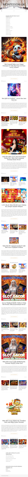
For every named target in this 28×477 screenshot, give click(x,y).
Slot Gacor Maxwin (10, 26)
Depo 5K (9, 19)
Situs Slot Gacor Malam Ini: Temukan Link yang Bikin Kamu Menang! (13, 270)
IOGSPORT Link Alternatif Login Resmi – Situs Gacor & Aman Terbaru (22, 446)
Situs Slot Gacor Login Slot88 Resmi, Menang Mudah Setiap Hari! (14, 362)
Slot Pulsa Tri (9, 33)
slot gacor (9, 461)
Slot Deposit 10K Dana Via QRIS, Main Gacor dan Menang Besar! (22, 123)
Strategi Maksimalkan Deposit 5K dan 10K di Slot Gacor (5, 329)
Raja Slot (9, 25)
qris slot (7, 469)
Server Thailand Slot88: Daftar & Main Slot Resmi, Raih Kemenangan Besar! (14, 303)
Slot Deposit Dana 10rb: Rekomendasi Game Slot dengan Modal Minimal (13, 387)
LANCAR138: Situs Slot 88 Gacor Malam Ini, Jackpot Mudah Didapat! (14, 205)
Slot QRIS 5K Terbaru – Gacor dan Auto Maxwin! (14, 99)
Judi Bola (9, 22)
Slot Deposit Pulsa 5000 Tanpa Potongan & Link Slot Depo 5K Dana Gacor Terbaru (14, 65)
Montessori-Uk (14, 4)
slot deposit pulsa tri (8, 471)
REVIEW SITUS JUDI (9, 419)
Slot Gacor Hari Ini (10, 30)
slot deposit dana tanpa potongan (12, 458)
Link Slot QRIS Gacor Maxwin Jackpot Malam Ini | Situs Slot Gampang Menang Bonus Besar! (14, 158)
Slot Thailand (9, 34)
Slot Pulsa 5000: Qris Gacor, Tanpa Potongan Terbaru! (22, 183)
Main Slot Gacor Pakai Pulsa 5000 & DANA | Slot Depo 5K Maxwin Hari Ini (13, 446)
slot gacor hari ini (8, 470)
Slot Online (9, 18)
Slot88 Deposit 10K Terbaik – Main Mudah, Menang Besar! (13, 183)
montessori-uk (4, 173)
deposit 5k (7, 468)
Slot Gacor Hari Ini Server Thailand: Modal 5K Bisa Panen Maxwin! (22, 329)
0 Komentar (25, 173)
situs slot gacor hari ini (11, 457)
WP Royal (7, 475)
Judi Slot (9, 29)
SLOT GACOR (14, 155)
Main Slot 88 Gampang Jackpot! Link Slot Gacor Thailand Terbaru (14, 246)
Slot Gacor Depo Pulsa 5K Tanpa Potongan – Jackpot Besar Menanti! (14, 231)
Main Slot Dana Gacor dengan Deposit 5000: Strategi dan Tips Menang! (5, 270)
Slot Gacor (9, 23)
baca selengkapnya (14, 78)
